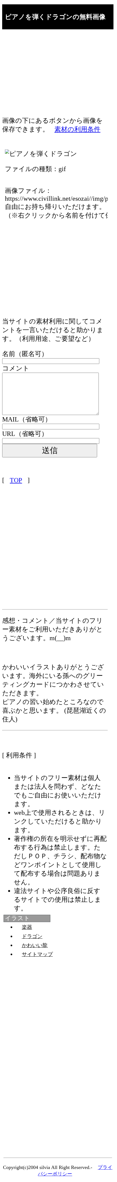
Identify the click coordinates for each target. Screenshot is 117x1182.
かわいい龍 (35, 945)
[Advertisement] (55, 78)
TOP (16, 480)
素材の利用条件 (77, 129)
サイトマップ (37, 954)
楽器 (27, 927)
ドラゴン (32, 936)
